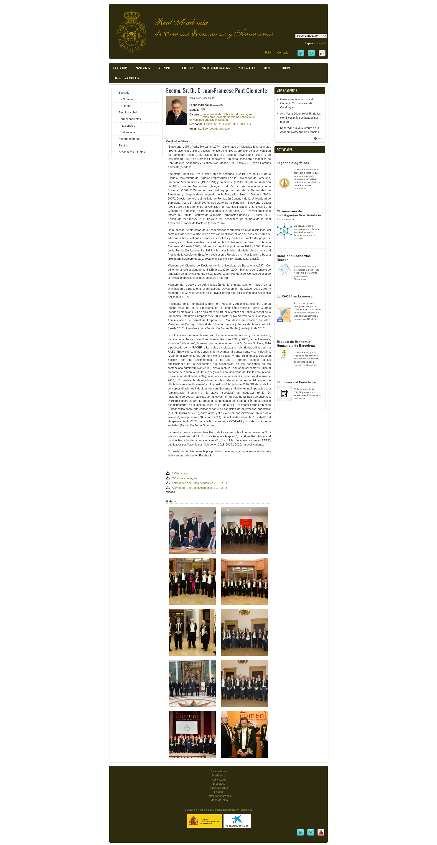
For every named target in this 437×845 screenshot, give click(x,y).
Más (320, 138)
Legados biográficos (293, 163)
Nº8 (203, 109)
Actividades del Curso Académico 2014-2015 (200, 487)
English (322, 43)
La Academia (120, 68)
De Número (126, 99)
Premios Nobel (128, 112)
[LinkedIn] (300, 835)
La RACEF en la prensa (295, 296)
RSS (268, 52)
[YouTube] (322, 56)
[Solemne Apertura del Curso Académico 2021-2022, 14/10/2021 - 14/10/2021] (244, 603)
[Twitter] (301, 56)
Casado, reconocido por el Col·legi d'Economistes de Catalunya (296, 103)
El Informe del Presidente (296, 382)
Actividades (165, 68)
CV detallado (180, 473)
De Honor (125, 106)
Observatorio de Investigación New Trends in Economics (299, 215)
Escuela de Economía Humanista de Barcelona (296, 344)
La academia (219, 771)
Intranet (287, 68)
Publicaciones (247, 68)
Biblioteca (187, 68)
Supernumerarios (129, 139)
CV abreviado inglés (184, 478)
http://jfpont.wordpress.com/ (213, 128)
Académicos (143, 68)
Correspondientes (130, 119)
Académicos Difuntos (132, 152)
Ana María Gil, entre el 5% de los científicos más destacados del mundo (300, 117)
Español (310, 43)
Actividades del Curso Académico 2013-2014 (200, 483)
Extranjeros (128, 132)
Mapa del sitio (219, 800)
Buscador (124, 92)
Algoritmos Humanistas (216, 68)
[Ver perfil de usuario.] (176, 123)
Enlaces (268, 68)
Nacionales (128, 125)
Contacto (282, 52)
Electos (123, 145)
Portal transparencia (127, 78)
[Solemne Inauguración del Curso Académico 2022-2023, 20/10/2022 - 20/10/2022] (244, 552)
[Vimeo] (311, 56)
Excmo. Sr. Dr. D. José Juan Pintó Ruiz (228, 123)
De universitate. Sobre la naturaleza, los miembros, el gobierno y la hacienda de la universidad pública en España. (222, 117)
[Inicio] (128, 29)
